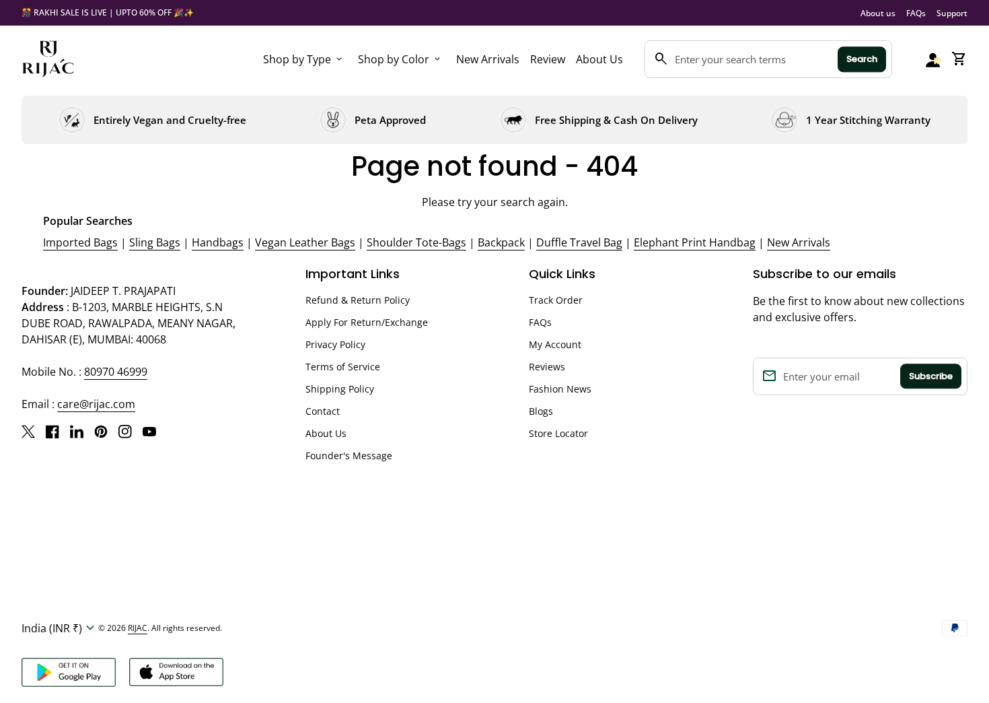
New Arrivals (487, 59)
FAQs (916, 13)
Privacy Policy (335, 344)
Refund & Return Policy (357, 300)
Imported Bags (80, 242)
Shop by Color (400, 59)
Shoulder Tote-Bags (416, 242)
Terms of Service (342, 366)
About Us (599, 59)
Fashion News (560, 388)
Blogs (541, 411)
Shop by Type (303, 59)
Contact (322, 411)
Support (952, 13)
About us (877, 13)
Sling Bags (154, 242)
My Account (555, 344)
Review (547, 59)
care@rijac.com (96, 404)
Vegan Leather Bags (305, 242)
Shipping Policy (339, 388)
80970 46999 (115, 371)
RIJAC (137, 628)
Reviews (547, 366)
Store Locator (558, 433)
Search (861, 59)
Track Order (556, 300)
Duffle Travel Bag (579, 242)
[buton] (60, 628)
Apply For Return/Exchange (366, 322)
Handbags (218, 242)
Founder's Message (348, 455)
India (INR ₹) (60, 628)
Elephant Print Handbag (695, 242)
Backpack (501, 242)
